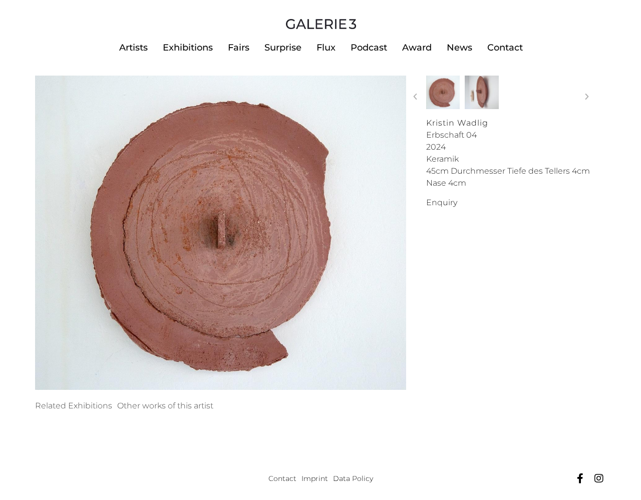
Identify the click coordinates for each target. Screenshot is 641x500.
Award (417, 47)
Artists (133, 47)
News (459, 47)
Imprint (314, 478)
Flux (326, 47)
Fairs (238, 47)
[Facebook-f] (580, 478)
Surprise (282, 47)
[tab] (73, 406)
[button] (415, 97)
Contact (505, 47)
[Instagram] (599, 478)
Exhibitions (188, 47)
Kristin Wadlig (457, 123)
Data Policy (353, 478)
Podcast (369, 47)
